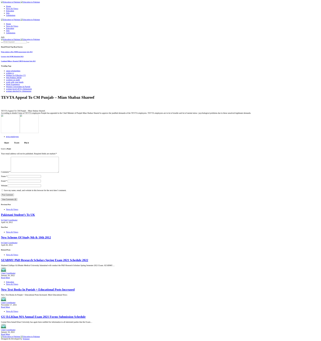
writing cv (10, 73)
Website (4, 186)
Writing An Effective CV (16, 75)
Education (10, 11)
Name (4, 176)
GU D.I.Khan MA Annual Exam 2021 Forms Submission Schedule (43, 316)
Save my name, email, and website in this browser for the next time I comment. (35, 190)
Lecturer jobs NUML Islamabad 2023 (12, 56)
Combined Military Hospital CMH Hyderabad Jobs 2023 (18, 61)
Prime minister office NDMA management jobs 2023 (17, 52)
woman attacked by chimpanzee (18, 91)
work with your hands (14, 82)
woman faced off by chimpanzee (19, 89)
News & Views (12, 9)
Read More (5, 278)
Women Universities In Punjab (18, 87)
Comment (5, 172)
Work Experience (13, 84)
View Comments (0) (9, 199)
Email (4, 181)
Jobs (8, 13)
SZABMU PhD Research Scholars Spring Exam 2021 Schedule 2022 (44, 260)
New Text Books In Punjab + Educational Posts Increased (38, 289)
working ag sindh (13, 80)
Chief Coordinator (8, 273)
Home (8, 6)
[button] (3, 37)
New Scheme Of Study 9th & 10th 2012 (26, 237)
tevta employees (12, 137)
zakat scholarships (13, 71)
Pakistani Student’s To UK (18, 214)
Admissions (10, 15)
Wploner (26, 339)
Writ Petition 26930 (13, 78)
